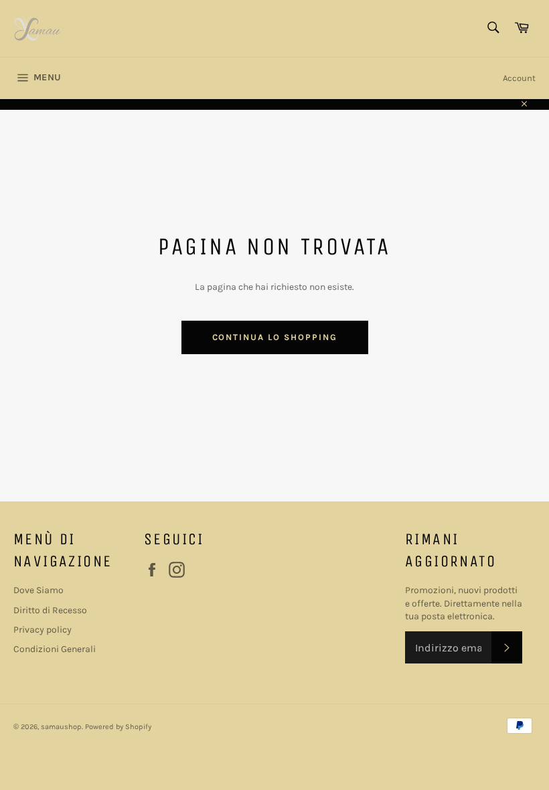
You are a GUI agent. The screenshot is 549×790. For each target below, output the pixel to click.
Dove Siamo (38, 590)
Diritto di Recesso (50, 610)
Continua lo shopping (274, 337)
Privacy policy (42, 629)
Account (519, 78)
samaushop (61, 726)
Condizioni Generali (54, 649)
